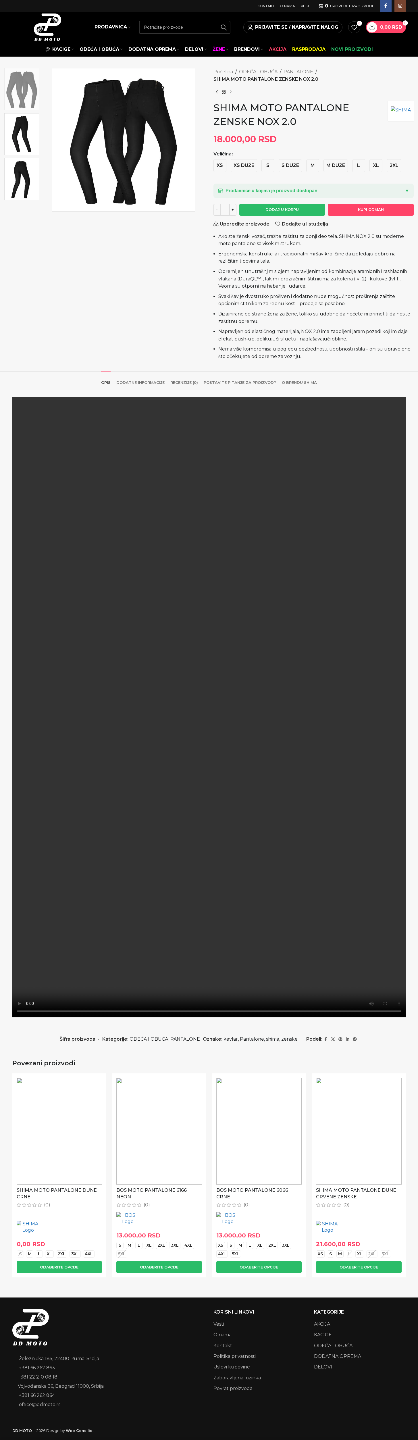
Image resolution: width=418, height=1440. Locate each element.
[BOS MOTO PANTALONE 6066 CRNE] (259, 1131)
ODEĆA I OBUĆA (258, 71)
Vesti (218, 1324)
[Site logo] (47, 27)
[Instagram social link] (400, 6)
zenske (289, 1039)
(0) (47, 1205)
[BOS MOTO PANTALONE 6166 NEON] (159, 1131)
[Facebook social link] (386, 6)
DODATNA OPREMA (337, 1356)
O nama (222, 1334)
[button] (313, 191)
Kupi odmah (371, 209)
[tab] (106, 379)
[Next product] (230, 91)
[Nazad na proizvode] (223, 91)
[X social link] (333, 1039)
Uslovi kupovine (231, 1367)
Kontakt (222, 1345)
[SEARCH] (223, 27)
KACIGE (323, 1334)
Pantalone (252, 1039)
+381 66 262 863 (37, 1367)
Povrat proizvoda (233, 1388)
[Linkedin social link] (347, 1039)
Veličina (222, 154)
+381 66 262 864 (37, 1395)
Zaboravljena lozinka (237, 1378)
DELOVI (323, 1367)
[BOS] (127, 1218)
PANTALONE (298, 71)
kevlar (231, 1039)
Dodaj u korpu (282, 209)
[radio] (219, 165)
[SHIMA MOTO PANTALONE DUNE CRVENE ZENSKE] (359, 1131)
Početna (223, 71)
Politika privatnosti (234, 1356)
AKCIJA (322, 1324)
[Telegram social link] (355, 1039)
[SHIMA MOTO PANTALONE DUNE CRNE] (59, 1131)
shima (272, 1039)
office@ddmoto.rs (39, 1404)
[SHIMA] (28, 1227)
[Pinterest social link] (340, 1039)
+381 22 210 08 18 (37, 1377)
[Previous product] (216, 91)
